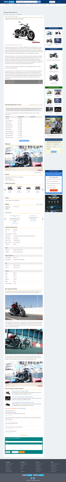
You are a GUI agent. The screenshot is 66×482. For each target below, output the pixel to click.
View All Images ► (38, 172)
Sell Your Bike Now (53, 190)
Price (6, 16)
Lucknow (9, 468)
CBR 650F (37, 192)
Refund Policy (53, 468)
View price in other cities (24, 140)
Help (51, 465)
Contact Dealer (14, 223)
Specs (13, 16)
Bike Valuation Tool (37, 110)
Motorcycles (22, 465)
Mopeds (22, 468)
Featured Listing (38, 468)
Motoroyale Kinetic (33, 215)
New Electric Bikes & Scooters (54, 87)
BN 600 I (10, 192)
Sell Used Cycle (38, 471)
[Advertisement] (33, 8)
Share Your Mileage (39, 204)
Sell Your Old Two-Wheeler (53, 171)
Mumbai (7, 465)
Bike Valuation (38, 465)
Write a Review (40, 82)
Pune (9, 465)
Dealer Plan (31, 4)
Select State (52, 1)
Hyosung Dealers (8, 212)
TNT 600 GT (19, 192)
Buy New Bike (43, 4)
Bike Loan (37, 4)
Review (16, 16)
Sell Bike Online (7, 4)
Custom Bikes (23, 471)
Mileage (9, 16)
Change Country (53, 471)
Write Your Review (22, 408)
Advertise (54, 465)
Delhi (6, 468)
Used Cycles (10, 471)
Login (59, 1)
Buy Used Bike (15, 4)
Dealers (49, 4)
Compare (54, 4)
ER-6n (28, 192)
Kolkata (7, 471)
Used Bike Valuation (23, 4)
